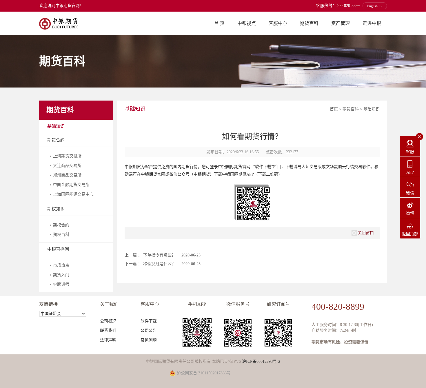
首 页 (219, 23)
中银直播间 (58, 249)
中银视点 (246, 23)
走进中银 (372, 23)
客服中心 (278, 23)
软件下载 (149, 321)
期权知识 (56, 209)
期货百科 (309, 23)
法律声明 (108, 340)
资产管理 (340, 23)
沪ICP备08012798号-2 (261, 361)
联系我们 (108, 330)
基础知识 (56, 126)
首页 (334, 109)
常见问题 (149, 340)
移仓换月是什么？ (159, 264)
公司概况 (108, 321)
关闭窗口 (366, 232)
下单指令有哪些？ (159, 255)
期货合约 (56, 140)
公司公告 (149, 330)
